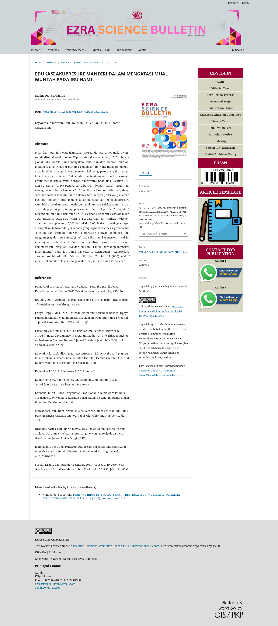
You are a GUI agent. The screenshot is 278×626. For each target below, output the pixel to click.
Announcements (75, 50)
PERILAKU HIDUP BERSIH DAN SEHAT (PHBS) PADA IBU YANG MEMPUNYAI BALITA (127, 494)
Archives (53, 50)
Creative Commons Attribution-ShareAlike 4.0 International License (161, 311)
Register (233, 3)
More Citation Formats (154, 233)
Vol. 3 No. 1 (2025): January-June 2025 (82, 62)
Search (239, 50)
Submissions (124, 50)
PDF (147, 173)
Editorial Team (101, 50)
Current (36, 50)
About (142, 50)
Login (245, 3)
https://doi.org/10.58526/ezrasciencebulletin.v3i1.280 (75, 111)
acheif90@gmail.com (48, 587)
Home (38, 62)
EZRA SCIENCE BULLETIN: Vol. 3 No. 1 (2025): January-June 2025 (84, 498)
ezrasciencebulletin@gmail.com (55, 584)
